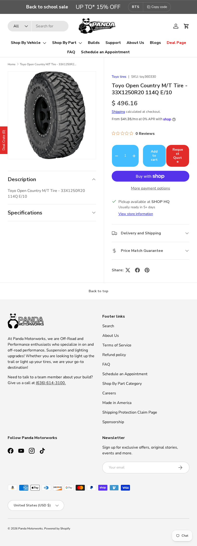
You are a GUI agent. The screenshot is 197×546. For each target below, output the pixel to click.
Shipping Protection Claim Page (129, 412)
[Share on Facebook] (137, 270)
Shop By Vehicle (26, 42)
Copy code (159, 7)
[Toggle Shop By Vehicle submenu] (44, 43)
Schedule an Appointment (105, 52)
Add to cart (154, 155)
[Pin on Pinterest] (147, 270)
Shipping (118, 111)
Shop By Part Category (122, 383)
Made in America (116, 402)
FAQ (71, 52)
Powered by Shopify (57, 528)
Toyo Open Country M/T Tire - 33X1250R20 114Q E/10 (49, 64)
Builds (94, 42)
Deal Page (176, 42)
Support (113, 42)
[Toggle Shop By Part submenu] (80, 43)
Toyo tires (119, 76)
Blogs (155, 42)
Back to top (98, 291)
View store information (135, 214)
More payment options (150, 188)
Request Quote (177, 155)
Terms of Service (116, 345)
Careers (109, 393)
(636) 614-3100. (51, 383)
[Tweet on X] (128, 270)
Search (108, 326)
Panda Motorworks (30, 528)
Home (11, 64)
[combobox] (38, 26)
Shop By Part (64, 42)
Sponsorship (113, 422)
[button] (186, 26)
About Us (135, 42)
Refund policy (114, 354)
